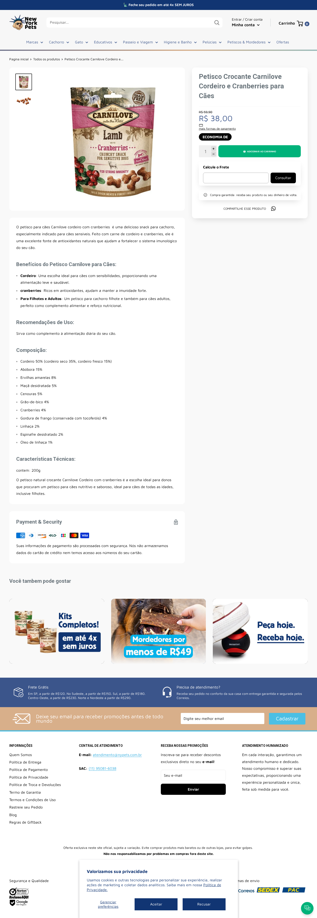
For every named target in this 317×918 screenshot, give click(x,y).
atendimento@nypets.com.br (117, 755)
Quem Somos (20, 755)
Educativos (103, 42)
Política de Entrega (25, 762)
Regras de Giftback (25, 822)
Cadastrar (287, 718)
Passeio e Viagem (138, 42)
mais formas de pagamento (217, 128)
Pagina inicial (19, 59)
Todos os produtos (46, 59)
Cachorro (56, 42)
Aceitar (156, 904)
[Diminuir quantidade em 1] (213, 154)
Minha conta (244, 25)
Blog (13, 815)
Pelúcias (210, 42)
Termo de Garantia (25, 792)
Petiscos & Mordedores (246, 42)
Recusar (204, 904)
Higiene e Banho (178, 42)
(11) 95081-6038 (102, 768)
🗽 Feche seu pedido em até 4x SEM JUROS (158, 5)
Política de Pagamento (28, 769)
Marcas (32, 42)
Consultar (283, 178)
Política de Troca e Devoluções (35, 785)
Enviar (193, 789)
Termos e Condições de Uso (32, 800)
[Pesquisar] (217, 22)
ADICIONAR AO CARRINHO (261, 151)
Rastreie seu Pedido (26, 807)
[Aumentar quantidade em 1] (213, 148)
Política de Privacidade (28, 777)
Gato (79, 42)
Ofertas (282, 42)
